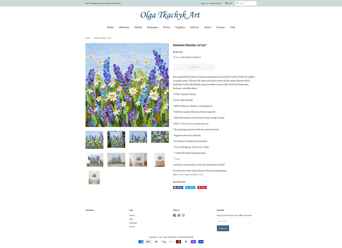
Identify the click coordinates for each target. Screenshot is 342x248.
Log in (203, 3)
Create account (215, 3)
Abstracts (124, 27)
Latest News (90, 210)
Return (132, 226)
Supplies (180, 27)
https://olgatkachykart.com (190, 174)
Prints (166, 27)
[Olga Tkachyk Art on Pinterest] (178, 216)
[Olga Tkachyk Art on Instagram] (183, 216)
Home (110, 27)
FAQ (232, 27)
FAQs (177, 158)
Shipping (177, 57)
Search (132, 215)
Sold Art (194, 27)
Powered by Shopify (185, 237)
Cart (230, 3)
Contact (220, 27)
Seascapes (152, 27)
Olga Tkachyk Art (170, 237)
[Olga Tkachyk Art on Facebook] (174, 216)
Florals (138, 27)
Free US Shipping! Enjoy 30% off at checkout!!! (103, 3)
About (207, 27)
